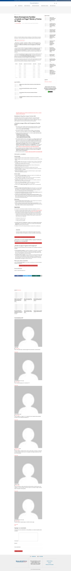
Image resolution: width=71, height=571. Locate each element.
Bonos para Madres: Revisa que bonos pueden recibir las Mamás (28, 311)
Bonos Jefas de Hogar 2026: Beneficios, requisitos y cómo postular (28, 88)
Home (15, 5)
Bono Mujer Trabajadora (35, 5)
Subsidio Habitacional (27, 5)
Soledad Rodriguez (18, 23)
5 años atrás (17, 348)
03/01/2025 (25, 313)
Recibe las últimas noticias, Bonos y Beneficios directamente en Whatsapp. (50, 88)
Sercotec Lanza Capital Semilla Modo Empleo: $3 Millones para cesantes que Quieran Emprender (53, 36)
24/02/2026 (21, 89)
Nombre (16, 543)
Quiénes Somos (49, 561)
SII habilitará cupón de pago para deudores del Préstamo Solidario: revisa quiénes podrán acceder (53, 25)
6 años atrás (17, 415)
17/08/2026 (16, 302)
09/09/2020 (23, 23)
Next (15, 525)
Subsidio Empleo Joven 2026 (44, 5)
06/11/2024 (35, 312)
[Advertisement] (35, 10)
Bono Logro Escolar (52, 5)
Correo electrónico (17, 547)
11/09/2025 (21, 98)
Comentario (16, 540)
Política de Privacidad (49, 564)
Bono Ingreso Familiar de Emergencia (33, 23)
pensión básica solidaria (34, 211)
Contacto (19, 0)
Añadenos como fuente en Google (20, 40)
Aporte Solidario (39, 210)
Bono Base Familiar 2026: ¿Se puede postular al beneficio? (52, 55)
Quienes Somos (16, 0)
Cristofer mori (16, 448)
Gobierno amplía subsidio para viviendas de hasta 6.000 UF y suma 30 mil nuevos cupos (53, 19)
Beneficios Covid (18, 14)
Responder (16, 351)
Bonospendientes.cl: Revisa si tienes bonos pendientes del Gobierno (28, 92)
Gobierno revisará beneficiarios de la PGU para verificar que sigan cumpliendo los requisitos (53, 66)
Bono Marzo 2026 (20, 5)
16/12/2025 (21, 93)
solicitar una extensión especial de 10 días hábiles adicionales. (28, 146)
